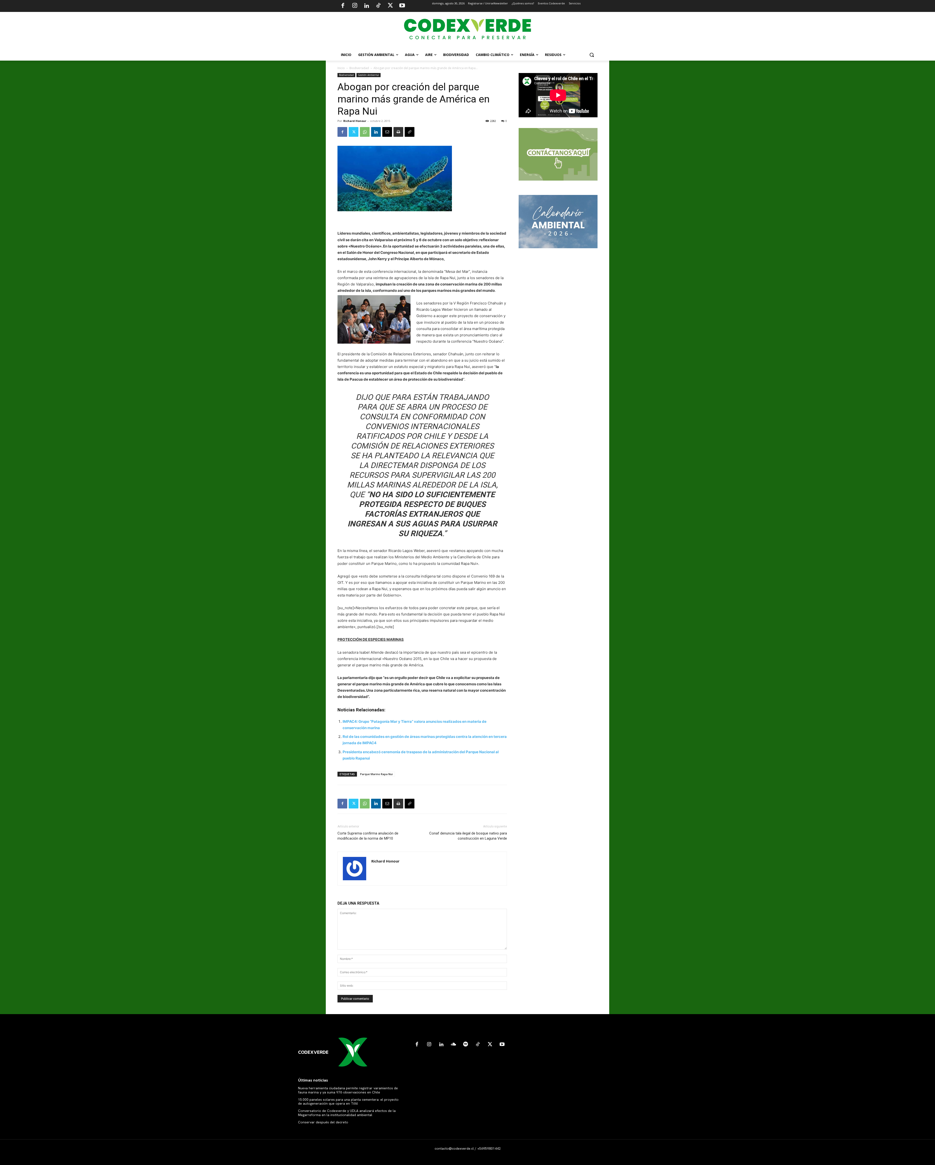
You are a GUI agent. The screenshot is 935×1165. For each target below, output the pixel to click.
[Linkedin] (366, 6)
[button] (592, 55)
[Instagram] (354, 6)
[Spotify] (465, 1044)
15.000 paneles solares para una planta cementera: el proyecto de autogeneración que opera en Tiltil (348, 1101)
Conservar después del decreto (323, 1122)
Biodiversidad (359, 68)
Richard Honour (354, 121)
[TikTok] (378, 6)
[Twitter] (390, 6)
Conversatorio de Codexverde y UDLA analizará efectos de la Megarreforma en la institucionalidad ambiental (347, 1113)
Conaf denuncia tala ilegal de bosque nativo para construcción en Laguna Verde (468, 836)
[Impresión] (398, 132)
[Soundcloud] (453, 1044)
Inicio (341, 68)
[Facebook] (342, 6)
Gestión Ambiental (368, 75)
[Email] (387, 132)
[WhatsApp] (365, 132)
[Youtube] (402, 6)
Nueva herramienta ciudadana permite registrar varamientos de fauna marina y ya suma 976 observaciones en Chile (348, 1090)
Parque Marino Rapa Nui (376, 774)
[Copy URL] (409, 132)
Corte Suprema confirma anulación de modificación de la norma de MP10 (367, 836)
